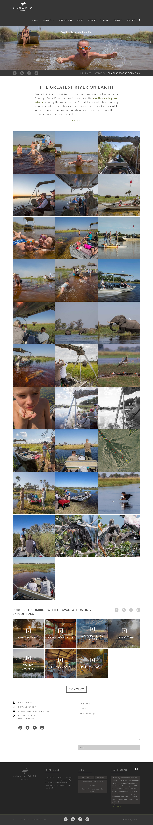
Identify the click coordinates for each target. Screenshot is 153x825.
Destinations (65, 20)
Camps (35, 20)
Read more (77, 121)
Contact (131, 20)
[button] (2, 42)
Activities (48, 20)
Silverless (136, 820)
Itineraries (105, 20)
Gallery (118, 20)
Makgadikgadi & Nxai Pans (93, 781)
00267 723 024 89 (27, 707)
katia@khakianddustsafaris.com (33, 711)
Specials (92, 20)
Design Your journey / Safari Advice (93, 790)
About (80, 20)
